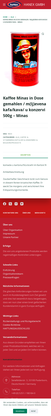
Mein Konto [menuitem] (40, 213)
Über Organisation (12, 229)
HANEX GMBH (34, 4)
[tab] (25, 155)
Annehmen (20, 411)
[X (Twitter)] (10, 203)
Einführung (9, 270)
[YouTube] (21, 203)
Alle (17, 137)
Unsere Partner (11, 237)
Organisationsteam (13, 273)
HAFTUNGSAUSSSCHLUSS (16, 328)
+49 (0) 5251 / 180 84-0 (23, 393)
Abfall (33, 411)
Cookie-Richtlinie (11, 324)
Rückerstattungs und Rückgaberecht (22, 321)
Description (25, 155)
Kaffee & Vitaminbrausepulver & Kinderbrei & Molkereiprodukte (20, 140)
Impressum (9, 233)
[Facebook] (4, 203)
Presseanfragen (11, 277)
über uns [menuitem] (26, 213)
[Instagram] (16, 203)
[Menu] (4, 4)
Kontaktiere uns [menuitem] (10, 213)
